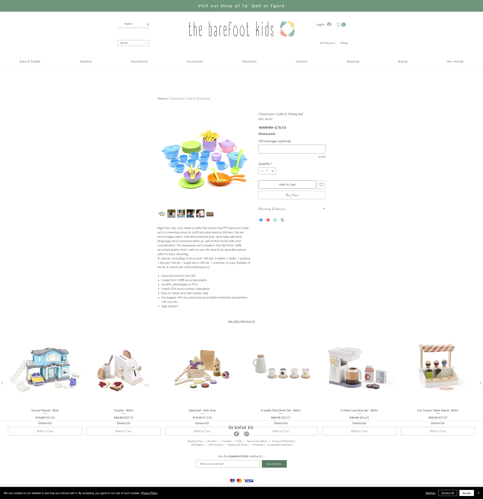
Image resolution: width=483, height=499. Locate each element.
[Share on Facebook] (261, 220)
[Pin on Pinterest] (268, 220)
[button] (341, 24)
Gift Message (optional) (274, 141)
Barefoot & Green (238, 444)
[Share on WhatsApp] (275, 220)
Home (162, 98)
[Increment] (272, 170)
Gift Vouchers (216, 444)
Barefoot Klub (195, 441)
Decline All (447, 493)
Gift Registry (197, 444)
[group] (241, 383)
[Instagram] (246, 433)
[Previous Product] (2, 383)
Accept (467, 493)
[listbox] (133, 43)
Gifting (344, 43)
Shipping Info (266, 133)
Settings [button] (430, 493)
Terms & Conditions (257, 441)
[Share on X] (282, 220)
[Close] (478, 493)
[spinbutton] (267, 170)
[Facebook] (236, 433)
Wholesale (258, 444)
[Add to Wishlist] (322, 184)
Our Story (212, 441)
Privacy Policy (149, 493)
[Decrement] (261, 170)
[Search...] (147, 24)
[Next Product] (480, 383)
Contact (226, 441)
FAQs (239, 441)
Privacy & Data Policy (283, 441)
